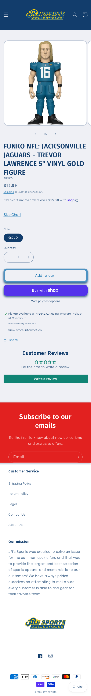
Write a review (45, 379)
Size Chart (12, 215)
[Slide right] (55, 134)
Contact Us (17, 514)
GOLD (13, 237)
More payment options (45, 301)
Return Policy (18, 493)
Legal (12, 504)
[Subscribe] (77, 457)
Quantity (10, 248)
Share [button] (13, 340)
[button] (6, 15)
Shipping (9, 192)
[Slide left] (35, 134)
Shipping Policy (20, 483)
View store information (25, 330)
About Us (15, 524)
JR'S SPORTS (50, 692)
